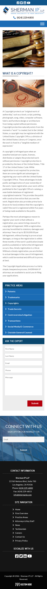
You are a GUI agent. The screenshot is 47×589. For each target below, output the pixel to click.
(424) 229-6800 (25, 17)
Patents (11, 291)
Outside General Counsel (20, 332)
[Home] (23, 11)
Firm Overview (21, 513)
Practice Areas (21, 517)
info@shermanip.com (23, 495)
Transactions (14, 320)
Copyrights (13, 303)
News (17, 525)
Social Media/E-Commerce (20, 326)
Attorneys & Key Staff (24, 521)
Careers (18, 533)
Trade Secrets (14, 309)
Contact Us (20, 537)
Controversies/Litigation (20, 315)
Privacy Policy (21, 540)
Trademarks (14, 297)
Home (17, 509)
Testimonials (20, 529)
